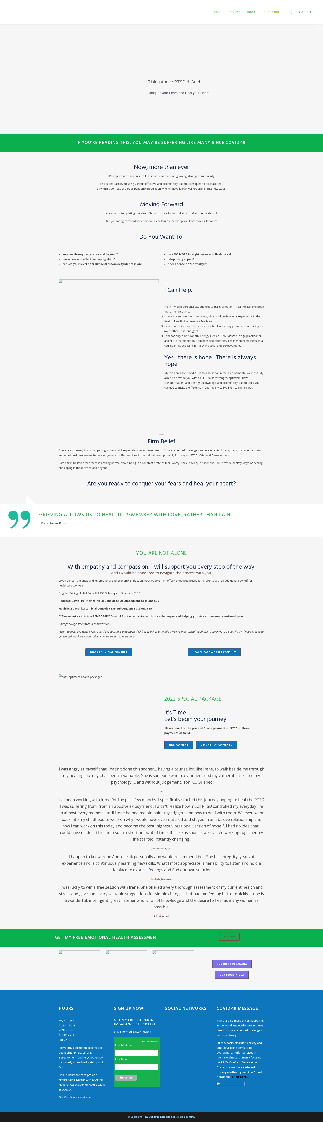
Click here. (240, 1077)
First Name (121, 1059)
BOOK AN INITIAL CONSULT (108, 652)
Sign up (229, 936)
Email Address (135, 1044)
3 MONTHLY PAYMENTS (216, 745)
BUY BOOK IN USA (232, 974)
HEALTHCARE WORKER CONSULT (214, 652)
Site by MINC (187, 1116)
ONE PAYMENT (179, 745)
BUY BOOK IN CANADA (232, 964)
